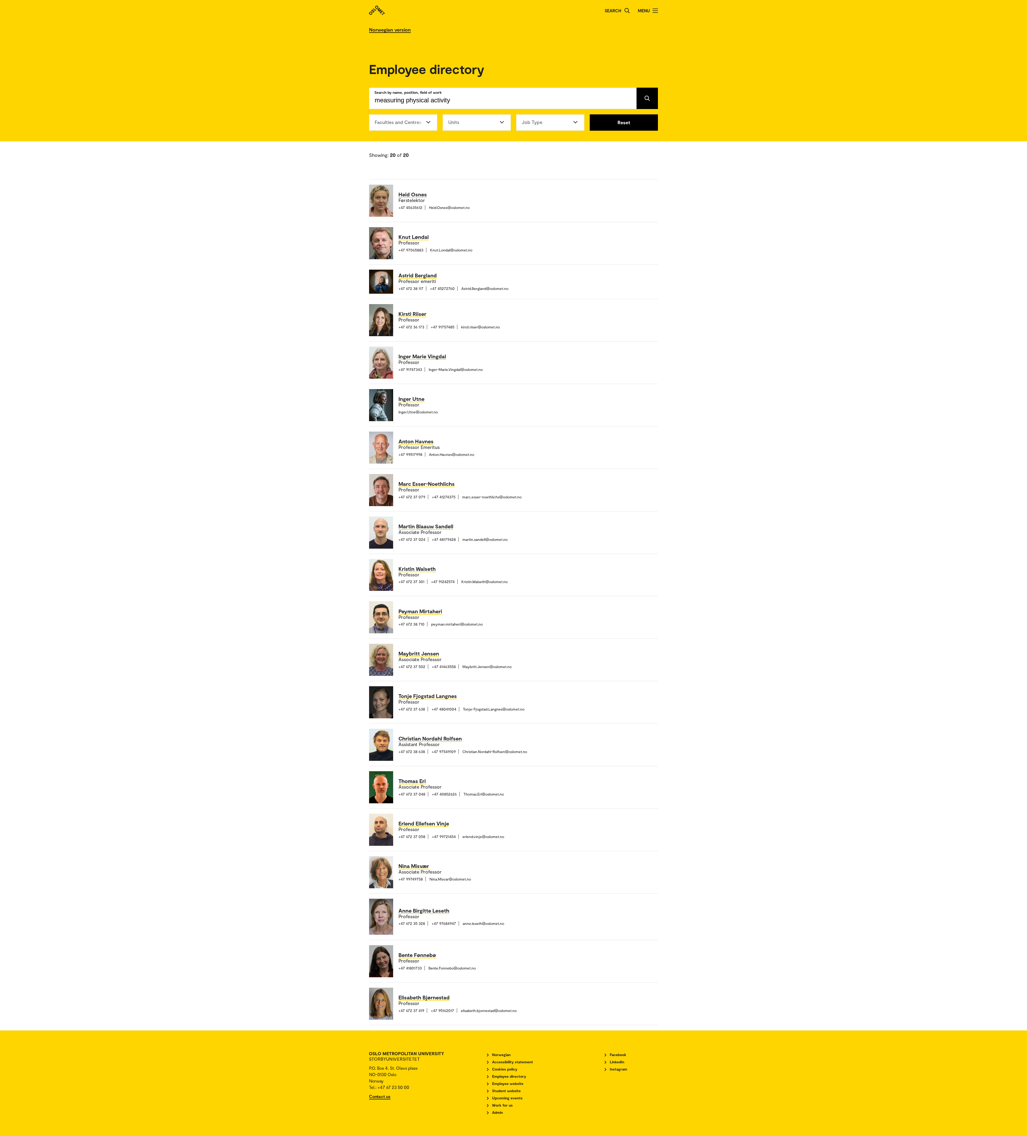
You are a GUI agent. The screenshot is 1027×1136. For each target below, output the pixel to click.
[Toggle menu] (655, 11)
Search (613, 10)
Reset (624, 122)
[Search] (627, 10)
